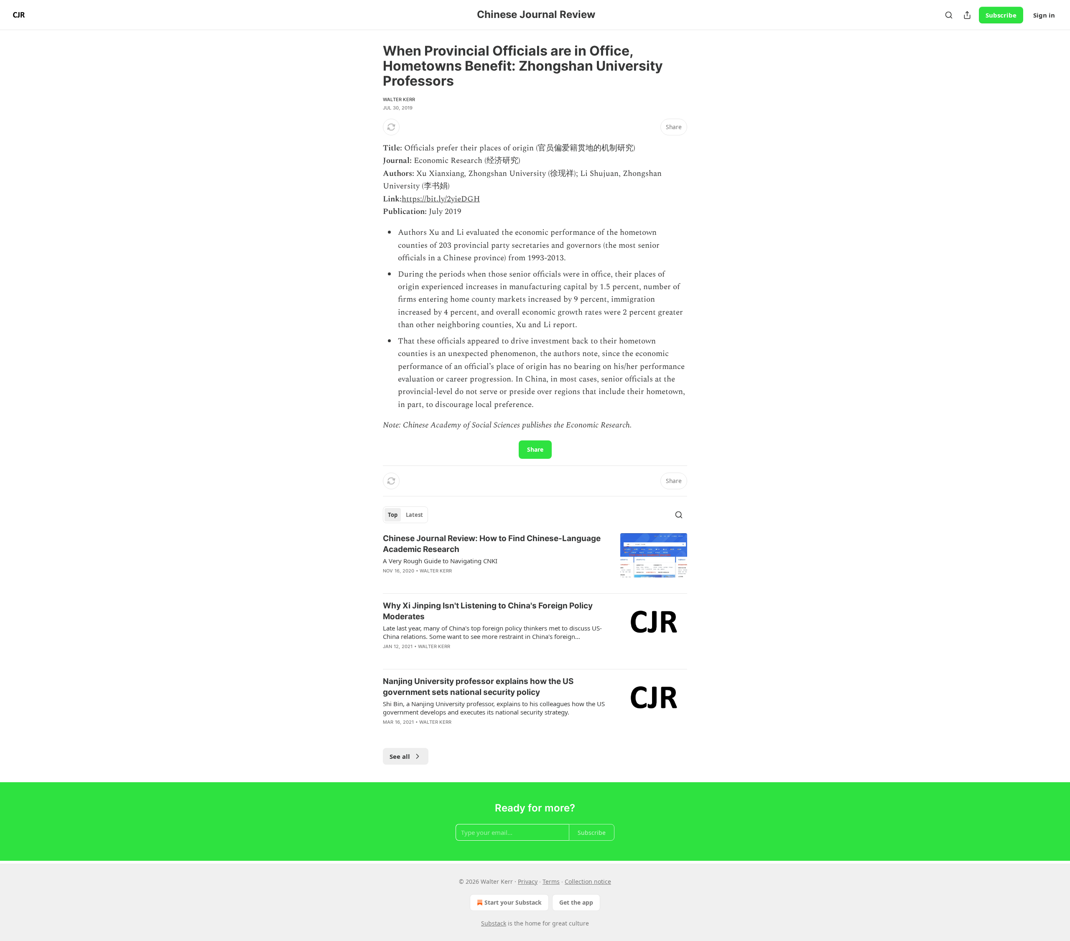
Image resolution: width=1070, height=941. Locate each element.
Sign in (1044, 15)
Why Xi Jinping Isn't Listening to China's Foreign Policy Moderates (488, 611)
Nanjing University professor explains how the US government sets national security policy (478, 687)
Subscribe (1001, 15)
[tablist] (405, 514)
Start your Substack (513, 902)
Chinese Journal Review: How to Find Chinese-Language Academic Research (492, 544)
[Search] (948, 15)
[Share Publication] (967, 15)
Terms (551, 881)
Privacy (528, 881)
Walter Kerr (399, 99)
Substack (493, 923)
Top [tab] (392, 515)
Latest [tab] (414, 515)
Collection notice (588, 881)
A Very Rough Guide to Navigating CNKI (440, 561)
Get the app (576, 902)
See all (400, 756)
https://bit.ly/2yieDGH (441, 199)
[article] (535, 560)
